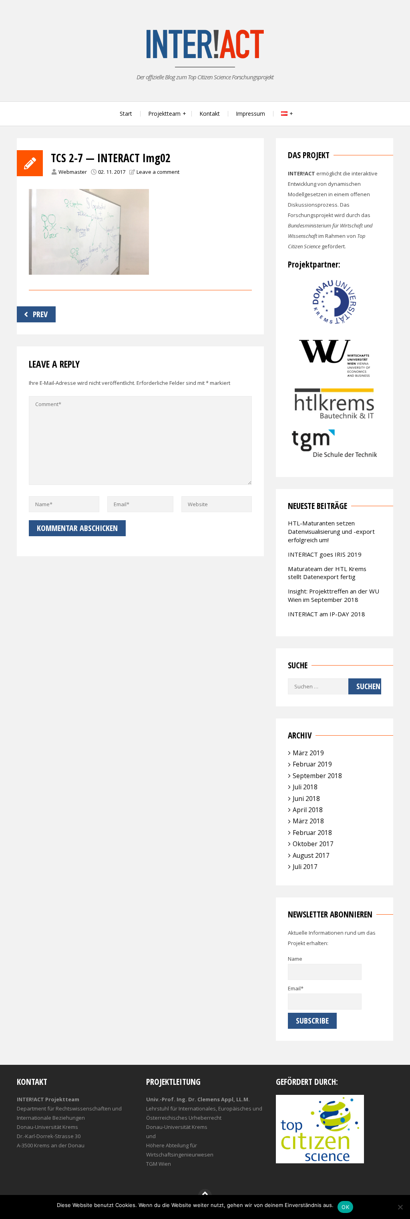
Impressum (250, 113)
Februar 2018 (312, 832)
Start (126, 113)
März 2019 (308, 752)
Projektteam (164, 113)
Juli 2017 (305, 866)
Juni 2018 (306, 798)
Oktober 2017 (313, 843)
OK (345, 1207)
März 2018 (308, 821)
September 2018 (317, 775)
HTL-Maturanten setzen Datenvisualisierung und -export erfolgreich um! (331, 531)
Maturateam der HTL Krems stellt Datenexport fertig (327, 573)
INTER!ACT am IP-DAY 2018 (326, 614)
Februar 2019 (312, 764)
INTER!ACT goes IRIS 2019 (325, 554)
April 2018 (308, 809)
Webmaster (72, 171)
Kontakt (209, 113)
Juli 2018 (305, 786)
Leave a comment (158, 171)
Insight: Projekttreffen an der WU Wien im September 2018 (333, 595)
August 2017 (311, 855)
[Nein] (400, 1207)
